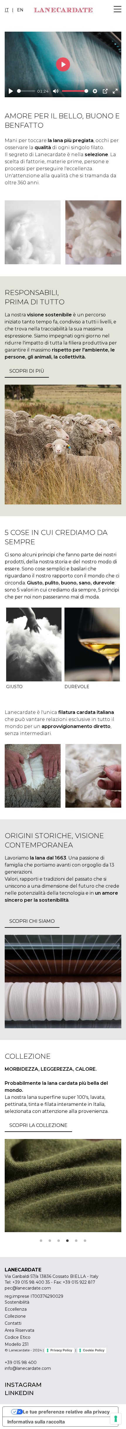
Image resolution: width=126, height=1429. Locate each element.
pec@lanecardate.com (28, 1288)
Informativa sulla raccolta (36, 1422)
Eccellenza (16, 1309)
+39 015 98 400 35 (31, 1282)
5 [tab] (76, 1241)
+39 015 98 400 (21, 1362)
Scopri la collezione (38, 1125)
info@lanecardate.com (28, 1368)
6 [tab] (85, 1241)
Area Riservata (19, 1330)
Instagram (23, 1384)
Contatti (13, 1323)
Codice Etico (17, 1337)
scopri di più (26, 371)
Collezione (15, 1316)
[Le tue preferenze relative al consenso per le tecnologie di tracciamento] (115, 1418)
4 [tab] (67, 1241)
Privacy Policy (61, 1350)
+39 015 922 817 (79, 1282)
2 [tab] (50, 1241)
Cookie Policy (93, 1350)
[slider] (26, 91)
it (6, 10)
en (20, 10)
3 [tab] (59, 1241)
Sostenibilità (17, 1302)
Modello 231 (17, 1344)
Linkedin (19, 1392)
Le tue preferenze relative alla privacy (66, 1412)
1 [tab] (41, 1241)
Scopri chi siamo (32, 921)
